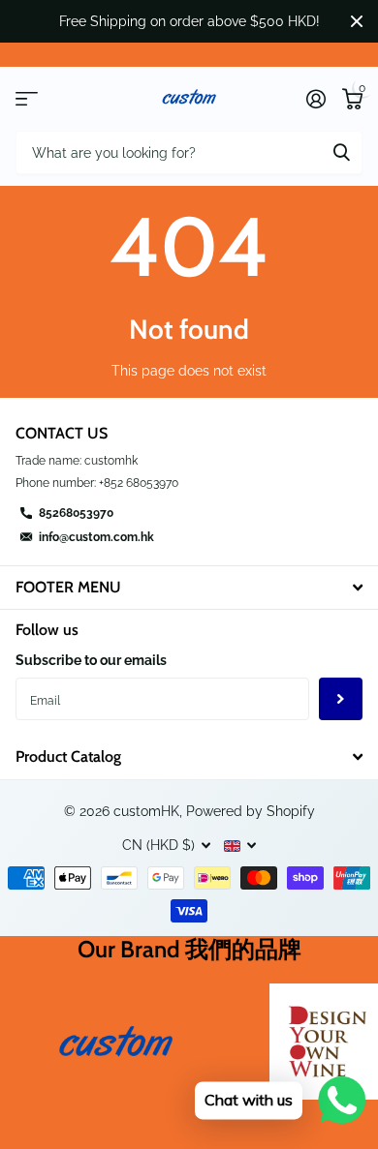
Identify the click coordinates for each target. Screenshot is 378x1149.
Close (356, 21)
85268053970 (76, 513)
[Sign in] (315, 99)
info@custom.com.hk (96, 537)
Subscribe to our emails (91, 660)
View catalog (27, 99)
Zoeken (341, 152)
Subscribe (340, 699)
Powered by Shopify (250, 811)
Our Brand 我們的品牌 (189, 949)
